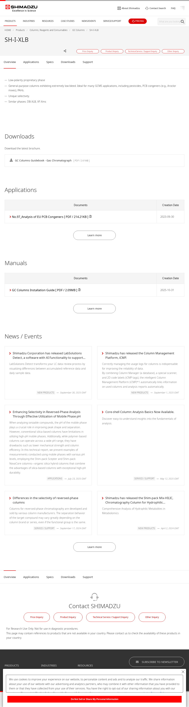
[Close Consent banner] (183, 672)
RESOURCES (85, 665)
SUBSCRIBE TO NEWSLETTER (160, 662)
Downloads (68, 62)
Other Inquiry (152, 617)
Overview (10, 62)
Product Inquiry (68, 617)
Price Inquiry (36, 617)
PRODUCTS (12, 665)
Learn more (94, 235)
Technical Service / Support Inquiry (110, 617)
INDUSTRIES (49, 665)
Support (88, 62)
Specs (50, 62)
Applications (31, 62)
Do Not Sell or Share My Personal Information (94, 699)
